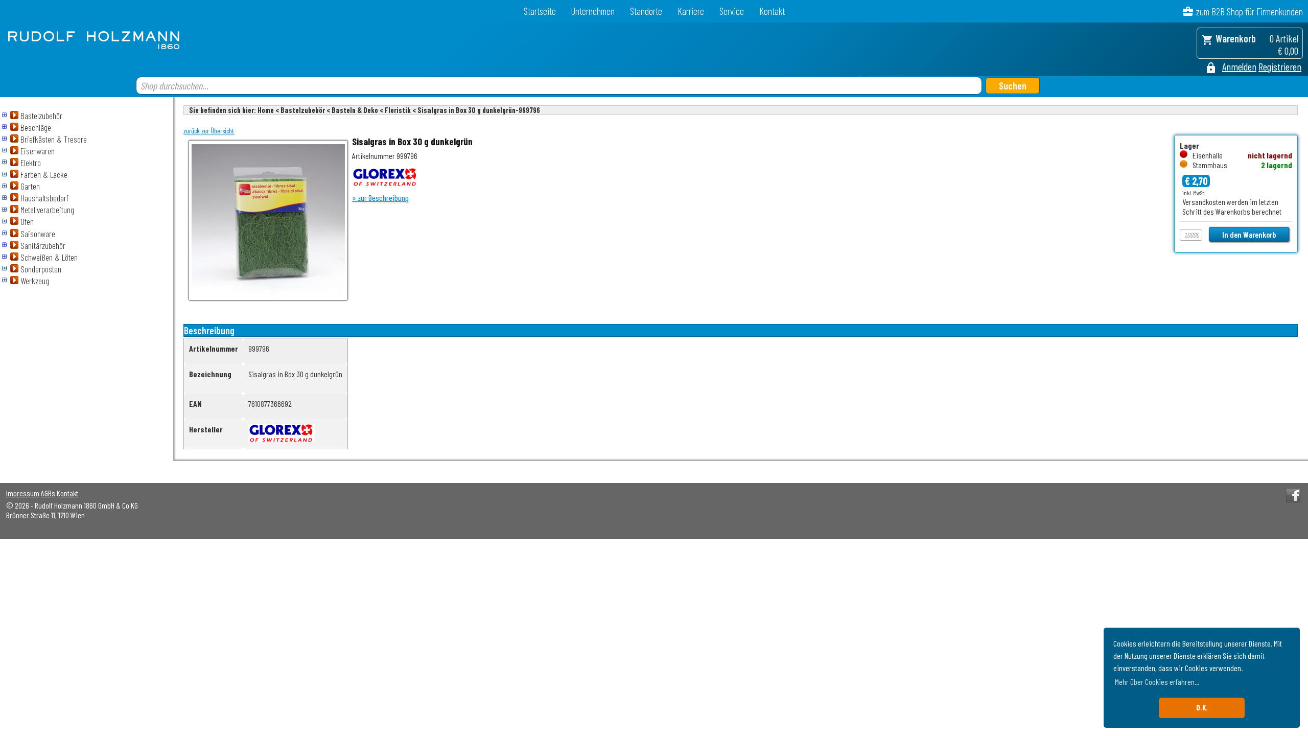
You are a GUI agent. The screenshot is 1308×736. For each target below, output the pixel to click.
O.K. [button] (1202, 707)
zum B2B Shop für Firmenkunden (1249, 11)
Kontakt (772, 11)
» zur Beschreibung (380, 197)
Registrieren (1279, 66)
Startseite (540, 11)
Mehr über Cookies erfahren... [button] (1157, 681)
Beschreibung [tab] (209, 330)
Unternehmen (593, 11)
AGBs (48, 493)
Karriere (691, 11)
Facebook (1293, 495)
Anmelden (1239, 66)
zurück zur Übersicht (208, 131)
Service (731, 11)
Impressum (22, 493)
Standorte (646, 11)
